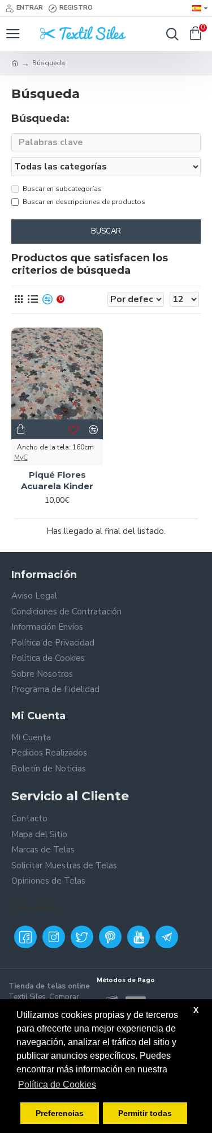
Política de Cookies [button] (57, 1084)
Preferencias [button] (60, 1113)
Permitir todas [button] (145, 1113)
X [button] (195, 1010)
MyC (21, 457)
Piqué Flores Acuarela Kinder (57, 480)
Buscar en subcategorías (62, 188)
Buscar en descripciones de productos (84, 201)
